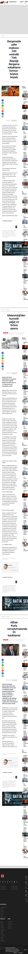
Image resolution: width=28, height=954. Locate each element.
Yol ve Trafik (2, 925)
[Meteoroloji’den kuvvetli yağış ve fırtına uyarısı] (10, 342)
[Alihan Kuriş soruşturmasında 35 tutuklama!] (10, 649)
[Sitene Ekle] (17, 881)
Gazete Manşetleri (3, 940)
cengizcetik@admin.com (11, 567)
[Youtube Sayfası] (8, 881)
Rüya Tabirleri (9, 927)
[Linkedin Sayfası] (10, 881)
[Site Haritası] (15, 881)
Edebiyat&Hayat (12, 1)
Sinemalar (3, 934)
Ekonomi (2, 911)
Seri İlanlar (3, 936)
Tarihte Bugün (2, 933)
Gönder (16, 226)
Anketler (10, 923)
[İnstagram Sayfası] (6, 881)
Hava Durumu (2, 922)
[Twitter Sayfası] (3, 881)
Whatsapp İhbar (14, 887)
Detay (16, 952)
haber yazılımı (4, 949)
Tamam (20, 952)
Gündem (7, 309)
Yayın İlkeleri (3, 887)
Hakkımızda (3, 886)
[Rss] (13, 881)
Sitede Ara (10, 921)
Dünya (2, 913)
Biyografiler (10, 924)
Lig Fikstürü (3, 930)
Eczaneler (3, 929)
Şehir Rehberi (2, 938)
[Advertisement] (14, 19)
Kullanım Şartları (14, 886)
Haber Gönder (14, 889)
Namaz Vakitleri (2, 927)
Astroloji (9, 928)
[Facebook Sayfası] (1, 881)
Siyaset (2, 910)
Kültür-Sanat (3, 917)
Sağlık (2, 914)
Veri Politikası (3, 889)
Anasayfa (3, 35)
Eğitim (2, 915)
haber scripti (2, 951)
